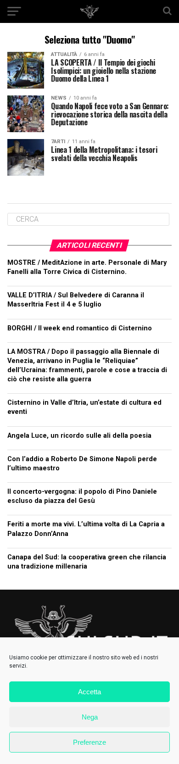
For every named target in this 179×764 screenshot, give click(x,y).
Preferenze (89, 742)
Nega (90, 717)
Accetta (89, 692)
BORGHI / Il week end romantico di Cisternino (79, 328)
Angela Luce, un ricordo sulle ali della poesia (79, 436)
